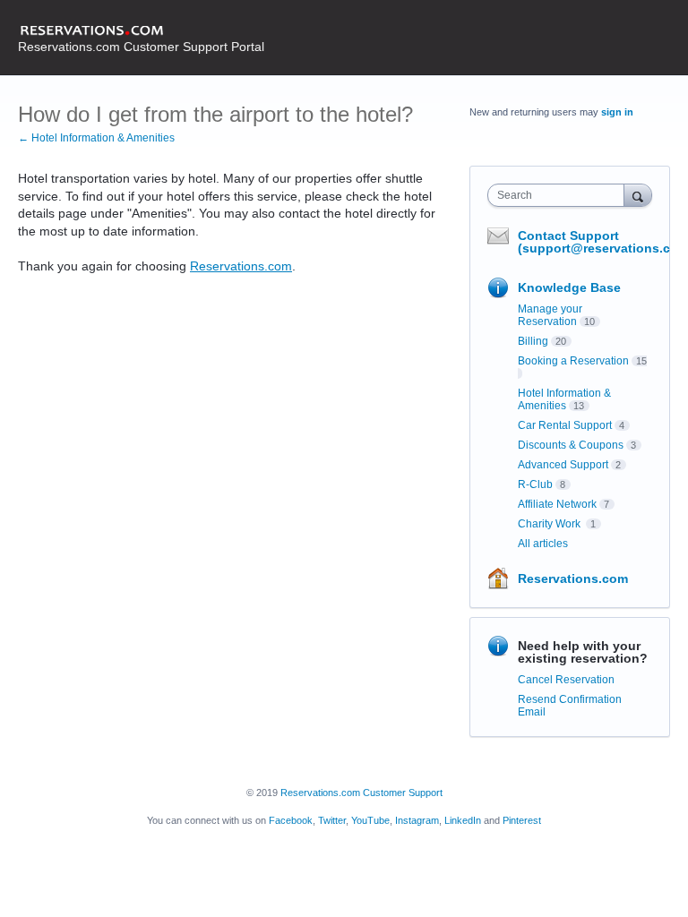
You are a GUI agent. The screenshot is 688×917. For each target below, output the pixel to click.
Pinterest (522, 820)
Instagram (417, 820)
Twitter (332, 820)
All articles (543, 543)
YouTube (370, 820)
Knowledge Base (569, 287)
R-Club (535, 484)
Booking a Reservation (573, 361)
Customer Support (403, 792)
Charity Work (550, 524)
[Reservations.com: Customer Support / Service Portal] (141, 31)
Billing (533, 341)
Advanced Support (563, 464)
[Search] (638, 195)
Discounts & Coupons (571, 445)
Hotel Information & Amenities (564, 399)
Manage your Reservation (550, 315)
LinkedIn (462, 820)
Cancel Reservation (566, 679)
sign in (617, 112)
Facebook (291, 820)
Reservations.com (241, 266)
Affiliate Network (557, 504)
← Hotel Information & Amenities (96, 138)
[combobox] (560, 195)
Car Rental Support (565, 425)
